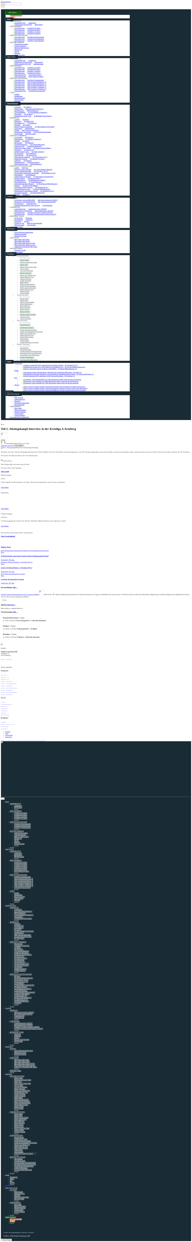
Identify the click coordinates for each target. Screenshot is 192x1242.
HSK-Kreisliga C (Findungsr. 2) (23, 886)
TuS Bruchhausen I (20, 971)
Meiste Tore (18, 1082)
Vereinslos (17, 1034)
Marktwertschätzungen (21, 1197)
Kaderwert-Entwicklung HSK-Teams (25, 1067)
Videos (12, 1179)
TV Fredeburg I (19, 928)
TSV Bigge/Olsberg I (20, 987)
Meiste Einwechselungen (22, 1101)
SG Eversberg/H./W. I (21, 981)
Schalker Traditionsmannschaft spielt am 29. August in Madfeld (20, 594)
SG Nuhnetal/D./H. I (20, 996)
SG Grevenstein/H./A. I (21, 963)
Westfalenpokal (19, 857)
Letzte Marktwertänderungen (23, 1051)
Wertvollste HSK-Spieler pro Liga (24, 1065)
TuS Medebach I (19, 983)
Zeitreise (17, 842)
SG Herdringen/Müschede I (23, 936)
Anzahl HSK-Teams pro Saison (23, 1153)
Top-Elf (16, 840)
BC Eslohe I (17, 929)
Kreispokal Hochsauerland (22, 887)
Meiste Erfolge (19, 1107)
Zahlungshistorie (19, 1194)
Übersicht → (11, 605)
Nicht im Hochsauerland (21, 1039)
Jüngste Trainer (19, 1130)
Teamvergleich (18, 898)
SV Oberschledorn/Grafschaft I (24, 931)
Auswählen (5, 487)
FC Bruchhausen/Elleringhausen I (24, 992)
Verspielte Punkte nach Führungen (25, 1164)
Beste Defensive (19, 1123)
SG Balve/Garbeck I (20, 969)
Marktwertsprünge (20, 1052)
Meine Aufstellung (20, 1206)
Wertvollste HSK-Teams (21, 1060)
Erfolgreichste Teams (21, 1139)
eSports (12, 1182)
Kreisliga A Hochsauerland (22, 824)
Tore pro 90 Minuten (20, 1087)
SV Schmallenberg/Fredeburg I (23, 915)
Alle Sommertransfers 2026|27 (24, 1012)
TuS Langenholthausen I (21, 951)
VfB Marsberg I (19, 933)
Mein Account (18, 1192)
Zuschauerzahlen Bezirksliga (23, 1170)
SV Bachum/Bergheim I (21, 953)
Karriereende (18, 1041)
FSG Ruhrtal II (18, 949)
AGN (6, 733)
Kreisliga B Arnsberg (20, 815)
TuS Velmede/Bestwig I (21, 1001)
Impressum (8, 737)
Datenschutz (9, 735)
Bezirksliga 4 (18, 807)
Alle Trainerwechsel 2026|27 (23, 1014)
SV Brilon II (17, 1003)
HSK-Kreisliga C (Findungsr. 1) (23, 884)
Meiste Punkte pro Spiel (21, 1128)
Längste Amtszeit (19, 1132)
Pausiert (16, 1038)
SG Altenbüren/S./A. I (21, 999)
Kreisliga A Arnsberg (20, 813)
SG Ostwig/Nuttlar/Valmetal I (23, 978)
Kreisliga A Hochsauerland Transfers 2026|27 (28, 1029)
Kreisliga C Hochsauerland (22, 827)
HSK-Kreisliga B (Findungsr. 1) (23, 878)
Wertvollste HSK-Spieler (22, 1062)
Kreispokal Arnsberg (20, 869)
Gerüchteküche (19, 1018)
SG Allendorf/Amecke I (21, 965)
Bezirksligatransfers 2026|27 (23, 1025)
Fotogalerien (14, 1177)
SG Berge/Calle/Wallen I (22, 994)
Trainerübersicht (19, 1016)
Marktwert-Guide (15, 1071)
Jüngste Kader (18, 1152)
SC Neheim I (18, 909)
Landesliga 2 (18, 806)
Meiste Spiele (18, 1078)
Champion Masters (20, 835)
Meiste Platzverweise (21, 1105)
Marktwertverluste (20, 1054)
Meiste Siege (18, 1116)
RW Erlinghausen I (20, 913)
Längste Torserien (19, 1094)
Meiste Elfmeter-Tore (21, 1092)
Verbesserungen (19, 844)
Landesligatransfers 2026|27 (23, 1023)
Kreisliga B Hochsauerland (22, 826)
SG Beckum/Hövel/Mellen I (23, 955)
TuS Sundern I (18, 917)
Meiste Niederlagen (20, 1119)
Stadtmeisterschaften (21, 833)
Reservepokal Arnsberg (21, 871)
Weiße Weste (18, 1098)
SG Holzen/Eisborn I (20, 958)
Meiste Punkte (19, 1125)
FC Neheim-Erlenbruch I (22, 946)
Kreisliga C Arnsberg (20, 817)
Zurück (16, 809)
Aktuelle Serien (19, 1137)
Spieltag (16, 893)
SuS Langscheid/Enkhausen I (23, 911)
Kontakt (7, 731)
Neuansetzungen (19, 897)
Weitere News (6, 547)
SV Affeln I (17, 947)
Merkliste (17, 900)
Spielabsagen (18, 895)
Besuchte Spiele (19, 1199)
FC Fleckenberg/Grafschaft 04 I (24, 985)
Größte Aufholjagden (21, 1168)
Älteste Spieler (19, 1108)
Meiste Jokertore (19, 1089)
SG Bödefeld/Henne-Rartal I (23, 918)
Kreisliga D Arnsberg (20, 818)
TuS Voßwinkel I (19, 960)
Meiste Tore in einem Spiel (22, 1083)
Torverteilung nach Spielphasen (24, 1166)
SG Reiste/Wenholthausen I (23, 998)
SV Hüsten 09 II (19, 956)
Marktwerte (18, 838)
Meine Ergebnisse (20, 1208)
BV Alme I (17, 976)
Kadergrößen (18, 1150)
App (11, 1181)
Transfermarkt (18, 1210)
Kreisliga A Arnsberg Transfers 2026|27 (27, 1027)
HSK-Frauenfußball (16, 1219)
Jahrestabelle (18, 1159)
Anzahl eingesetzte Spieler (22, 1141)
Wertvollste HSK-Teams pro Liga (24, 1063)
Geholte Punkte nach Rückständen (25, 1163)
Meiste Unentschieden (21, 1117)
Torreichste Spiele (19, 1161)
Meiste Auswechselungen (22, 1103)
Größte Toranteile (19, 1096)
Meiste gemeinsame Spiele (22, 1080)
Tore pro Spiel (18, 1085)
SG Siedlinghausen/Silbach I (23, 989)
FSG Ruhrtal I (18, 944)
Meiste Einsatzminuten (21, 1099)
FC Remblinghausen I (20, 990)
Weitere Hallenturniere (21, 837)
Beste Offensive (19, 1121)
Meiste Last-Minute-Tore (22, 1091)
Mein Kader (18, 1204)
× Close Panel (6, 1240)
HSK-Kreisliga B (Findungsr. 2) (23, 880)
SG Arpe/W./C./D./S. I (21, 980)
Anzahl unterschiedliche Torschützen (25, 1143)
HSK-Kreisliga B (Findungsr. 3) (23, 882)
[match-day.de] (6, 2)
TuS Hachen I (18, 967)
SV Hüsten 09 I (19, 926)
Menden (12, 1221)
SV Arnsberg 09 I (19, 962)
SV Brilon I (17, 924)
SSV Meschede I (19, 938)
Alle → (15, 587)
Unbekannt (17, 1036)
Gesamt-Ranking (19, 1212)
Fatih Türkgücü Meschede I (22, 935)
